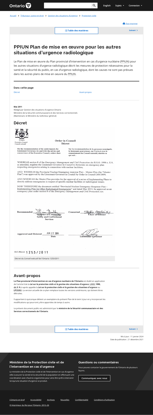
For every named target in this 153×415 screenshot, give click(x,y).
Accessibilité (35, 400)
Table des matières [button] (83, 31)
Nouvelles (64, 400)
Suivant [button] (132, 30)
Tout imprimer (131, 23)
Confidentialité (81, 400)
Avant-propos (85, 92)
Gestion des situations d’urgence (63, 15)
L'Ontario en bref (17, 400)
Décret (17, 92)
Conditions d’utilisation (104, 400)
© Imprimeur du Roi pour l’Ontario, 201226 (29, 405)
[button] (94, 5)
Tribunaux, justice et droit (32, 15)
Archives (51, 400)
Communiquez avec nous (94, 378)
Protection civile (89, 15)
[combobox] (71, 5)
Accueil (13, 15)
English (107, 5)
